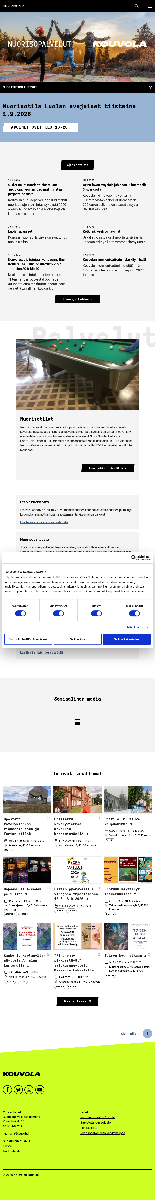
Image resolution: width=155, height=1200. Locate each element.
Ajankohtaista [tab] (77, 165)
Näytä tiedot (135, 627)
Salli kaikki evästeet (127, 639)
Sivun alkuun (130, 1034)
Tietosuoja (87, 1128)
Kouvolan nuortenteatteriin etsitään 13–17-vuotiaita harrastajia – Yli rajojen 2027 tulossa (114, 265)
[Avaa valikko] (149, 6)
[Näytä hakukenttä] (136, 6)
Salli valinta (77, 639)
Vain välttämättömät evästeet (28, 639)
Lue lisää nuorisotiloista (108, 468)
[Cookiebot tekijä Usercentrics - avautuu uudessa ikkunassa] (134, 558)
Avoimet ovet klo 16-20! (41, 127)
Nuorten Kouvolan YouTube (97, 1117)
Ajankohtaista (11, 1151)
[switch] (58, 613)
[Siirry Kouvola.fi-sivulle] (23, 1074)
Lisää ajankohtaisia (77, 299)
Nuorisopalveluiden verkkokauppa (102, 1133)
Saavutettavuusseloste (95, 1122)
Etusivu (7, 1146)
